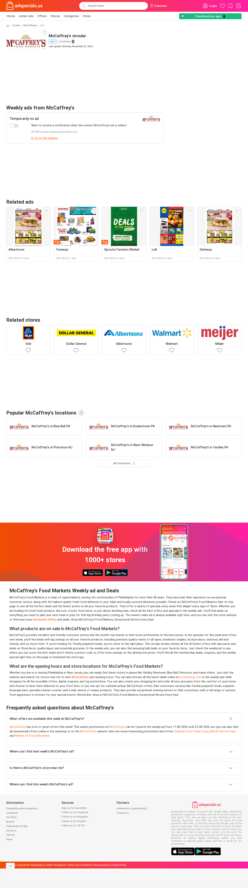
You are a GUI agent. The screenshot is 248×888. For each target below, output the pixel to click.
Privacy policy (101, 865)
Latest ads (26, 16)
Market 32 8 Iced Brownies (32, 735)
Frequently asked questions (22, 808)
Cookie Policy (118, 865)
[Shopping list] (238, 6)
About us (11, 830)
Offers (42, 16)
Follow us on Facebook (75, 812)
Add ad (10, 834)
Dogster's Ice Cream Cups (192, 731)
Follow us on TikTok (73, 825)
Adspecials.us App (17, 826)
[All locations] (81, 413)
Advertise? (12, 812)
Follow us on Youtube (74, 821)
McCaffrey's (30, 25)
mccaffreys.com (191, 677)
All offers (11, 817)
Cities (87, 16)
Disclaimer (59, 865)
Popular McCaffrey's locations (41, 413)
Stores (55, 16)
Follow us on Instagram (75, 816)
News (9, 839)
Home (11, 16)
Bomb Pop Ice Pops (223, 731)
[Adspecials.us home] (24, 6)
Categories (71, 16)
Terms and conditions (79, 865)
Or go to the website (44, 138)
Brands (10, 821)
